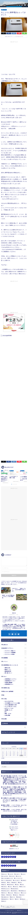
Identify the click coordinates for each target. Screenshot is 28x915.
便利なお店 (15, 667)
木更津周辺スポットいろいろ (14, 665)
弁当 (10, 886)
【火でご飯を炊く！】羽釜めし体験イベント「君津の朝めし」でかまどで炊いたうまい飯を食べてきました (15, 788)
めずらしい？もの (15, 708)
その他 (14, 698)
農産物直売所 (15, 671)
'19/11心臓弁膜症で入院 (15, 704)
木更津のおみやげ (6, 888)
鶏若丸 (4, 901)
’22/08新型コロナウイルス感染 (15, 703)
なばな (23, 874)
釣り (15, 711)
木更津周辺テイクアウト (15, 679)
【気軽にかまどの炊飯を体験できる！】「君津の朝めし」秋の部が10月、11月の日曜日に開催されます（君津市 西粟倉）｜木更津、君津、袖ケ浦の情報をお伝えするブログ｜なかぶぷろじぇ (15, 792)
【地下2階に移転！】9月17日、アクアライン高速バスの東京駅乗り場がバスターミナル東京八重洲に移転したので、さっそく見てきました (15, 777)
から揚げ (17, 874)
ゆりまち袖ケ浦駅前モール (8, 878)
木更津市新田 (14, 890)
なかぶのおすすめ (15, 701)
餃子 (12, 899)
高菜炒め (23, 899)
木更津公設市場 (15, 888)
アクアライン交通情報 (15, 652)
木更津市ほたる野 (6, 890)
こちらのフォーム (16, 628)
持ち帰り (16, 886)
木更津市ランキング (14, 848)
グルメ (14, 676)
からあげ (11, 874)
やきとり (19, 876)
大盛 (17, 884)
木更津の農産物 (15, 682)
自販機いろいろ (15, 710)
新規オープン (15, 669)
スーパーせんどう (18, 878)
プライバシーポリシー (10, 910)
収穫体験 (15, 882)
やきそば (12, 876)
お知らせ (14, 644)
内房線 (4, 882)
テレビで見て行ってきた (15, 706)
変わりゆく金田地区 (14, 691)
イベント (14, 661)
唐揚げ (4, 884)
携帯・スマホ (4, 9)
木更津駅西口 (23, 890)
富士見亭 (5, 886)
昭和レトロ (23, 886)
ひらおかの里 (5, 876)
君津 (20, 882)
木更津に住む (14, 687)
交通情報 (14, 657)
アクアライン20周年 (15, 654)
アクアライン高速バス (15, 650)
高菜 (17, 899)
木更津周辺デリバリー (15, 680)
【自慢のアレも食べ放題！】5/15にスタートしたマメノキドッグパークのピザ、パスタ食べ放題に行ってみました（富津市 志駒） (15, 799)
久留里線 (24, 880)
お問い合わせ (19, 910)
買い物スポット (15, 672)
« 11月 (2, 758)
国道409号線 (11, 884)
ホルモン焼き (16, 880)
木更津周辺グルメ (15, 684)
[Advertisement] (14, 57)
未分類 (14, 718)
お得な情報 (15, 715)
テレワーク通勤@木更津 (7, 880)
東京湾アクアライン (14, 648)
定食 (22, 884)
